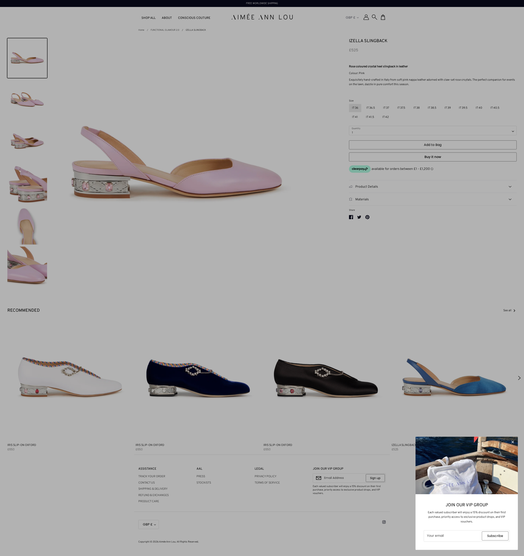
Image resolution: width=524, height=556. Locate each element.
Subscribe (495, 535)
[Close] (512, 441)
